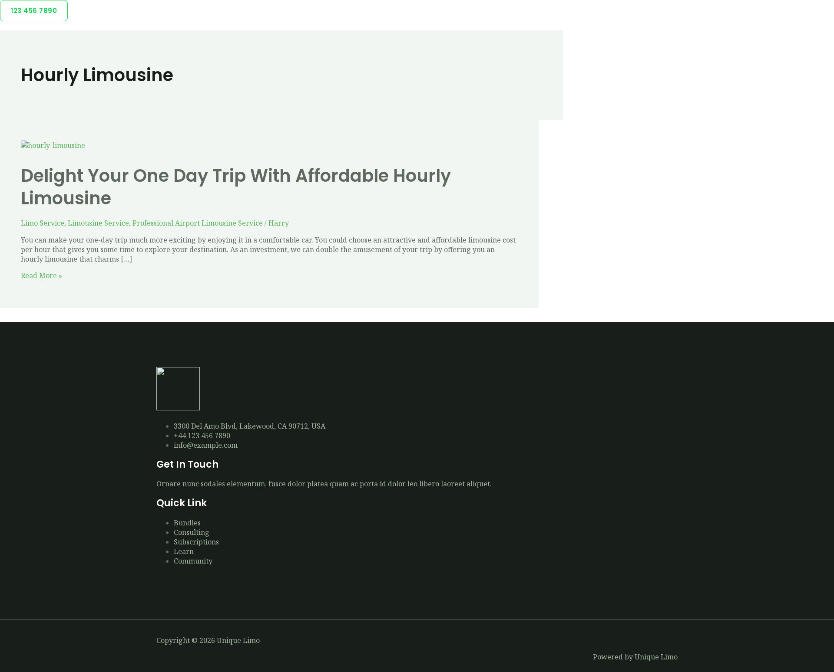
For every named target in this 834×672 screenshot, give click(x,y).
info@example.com (206, 445)
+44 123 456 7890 (202, 435)
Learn (184, 551)
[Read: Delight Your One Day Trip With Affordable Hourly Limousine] (53, 145)
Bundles (187, 523)
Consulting (191, 532)
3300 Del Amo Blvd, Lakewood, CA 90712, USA (249, 426)
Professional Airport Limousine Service (197, 223)
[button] (34, 10)
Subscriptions (196, 542)
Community (193, 561)
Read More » (41, 275)
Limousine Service (98, 223)
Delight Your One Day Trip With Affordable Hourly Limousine (236, 187)
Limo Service (42, 223)
